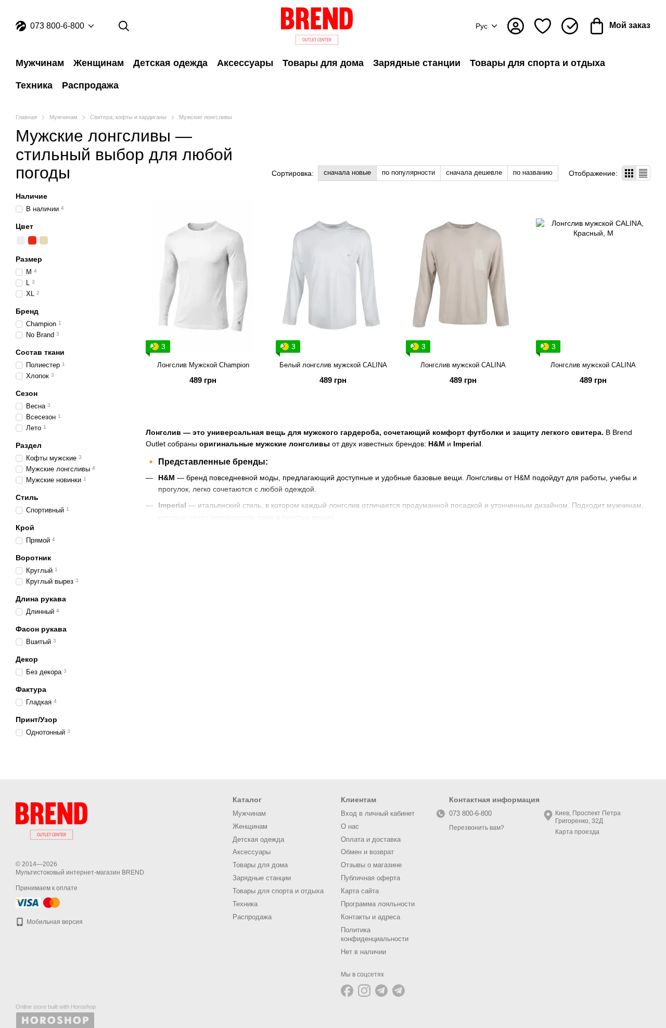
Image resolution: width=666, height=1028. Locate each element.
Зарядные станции (416, 63)
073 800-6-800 (57, 26)
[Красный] (32, 240)
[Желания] (542, 26)
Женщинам (98, 63)
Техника (34, 85)
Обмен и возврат (367, 852)
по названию (533, 172)
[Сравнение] (569, 26)
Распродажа (90, 85)
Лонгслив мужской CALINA (463, 365)
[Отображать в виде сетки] (629, 173)
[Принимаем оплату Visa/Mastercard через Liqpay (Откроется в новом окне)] (38, 902)
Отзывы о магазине (371, 865)
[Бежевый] (44, 240)
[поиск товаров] (123, 26)
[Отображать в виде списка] (643, 173)
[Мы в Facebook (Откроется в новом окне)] (347, 990)
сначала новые (347, 172)
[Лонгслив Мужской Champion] (203, 276)
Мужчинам (40, 63)
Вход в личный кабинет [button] (378, 813)
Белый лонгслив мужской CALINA (333, 365)
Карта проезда (577, 832)
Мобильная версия (54, 922)
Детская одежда (170, 63)
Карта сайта (360, 891)
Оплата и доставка (371, 839)
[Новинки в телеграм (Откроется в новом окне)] (398, 990)
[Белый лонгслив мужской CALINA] (333, 276)
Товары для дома (323, 63)
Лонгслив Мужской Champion (203, 365)
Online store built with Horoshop (56, 1007)
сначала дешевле (474, 172)
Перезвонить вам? (476, 827)
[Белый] (21, 240)
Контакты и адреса (370, 917)
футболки (485, 432)
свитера (586, 432)
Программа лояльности (378, 904)
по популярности (408, 172)
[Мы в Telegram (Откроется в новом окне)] (381, 990)
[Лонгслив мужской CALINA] (463, 276)
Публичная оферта (370, 878)
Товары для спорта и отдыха (537, 63)
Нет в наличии (363, 952)
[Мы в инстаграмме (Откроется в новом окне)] (364, 990)
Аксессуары (245, 63)
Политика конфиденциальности (374, 934)
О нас (350, 826)
